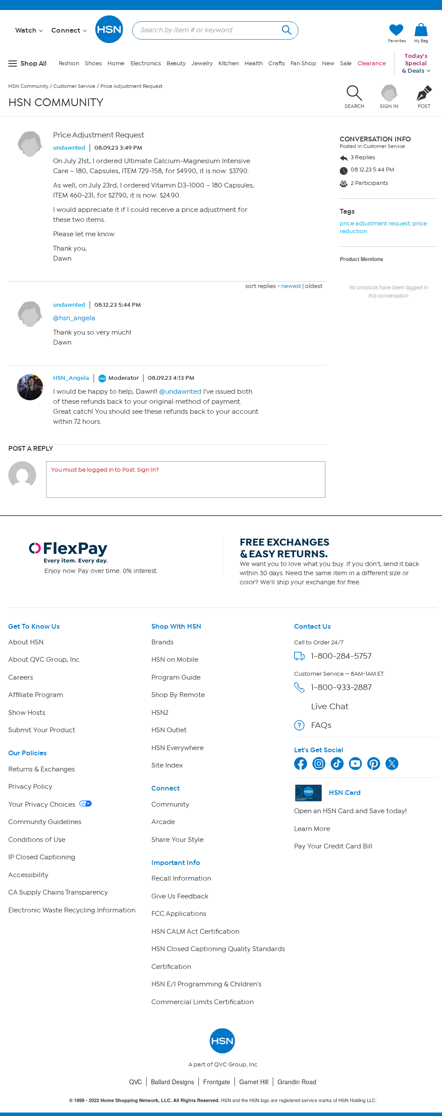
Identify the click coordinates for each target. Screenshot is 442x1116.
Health (253, 63)
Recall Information (181, 878)
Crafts (276, 63)
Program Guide (176, 677)
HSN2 (159, 713)
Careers (20, 677)
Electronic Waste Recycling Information (71, 910)
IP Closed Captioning (41, 857)
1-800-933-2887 (341, 687)
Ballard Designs (172, 1081)
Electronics (146, 63)
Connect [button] (66, 30)
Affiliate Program (35, 695)
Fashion (69, 63)
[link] (421, 33)
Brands (162, 642)
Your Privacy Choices (42, 804)
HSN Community (28, 86)
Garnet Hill (253, 1081)
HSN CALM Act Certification (195, 931)
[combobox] (212, 30)
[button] (421, 47)
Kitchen (228, 63)
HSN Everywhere (177, 748)
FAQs (321, 725)
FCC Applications (178, 914)
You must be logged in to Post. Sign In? (105, 469)
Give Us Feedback (179, 896)
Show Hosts (26, 713)
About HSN (26, 642)
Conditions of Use (36, 840)
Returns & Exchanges (41, 769)
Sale (346, 63)
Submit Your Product (41, 730)
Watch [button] (26, 30)
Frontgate (216, 1081)
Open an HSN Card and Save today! (350, 811)
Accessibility (28, 875)
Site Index (167, 765)
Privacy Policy (30, 787)
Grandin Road (297, 1081)
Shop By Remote (178, 695)
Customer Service (74, 86)
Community (170, 804)
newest (291, 286)
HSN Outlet (169, 730)
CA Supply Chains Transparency (58, 892)
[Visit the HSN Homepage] (109, 41)
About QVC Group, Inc (44, 660)
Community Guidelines (44, 822)
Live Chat (329, 706)
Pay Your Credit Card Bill (333, 846)
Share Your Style (177, 840)
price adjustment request (375, 223)
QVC (135, 1081)
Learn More (312, 829)
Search (285, 29)
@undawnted (180, 391)
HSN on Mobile (174, 660)
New (328, 63)
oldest (313, 286)
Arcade (163, 822)
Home (116, 63)
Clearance (372, 63)
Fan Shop (303, 63)
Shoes (93, 63)
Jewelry (201, 63)
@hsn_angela (74, 318)
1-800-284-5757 (341, 656)
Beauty (176, 63)
